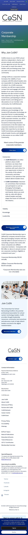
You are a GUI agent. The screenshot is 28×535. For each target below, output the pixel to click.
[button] (14, 157)
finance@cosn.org (6, 459)
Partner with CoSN (6, 4)
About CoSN (12, 1)
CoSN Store (14, 7)
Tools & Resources (6, 440)
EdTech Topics (5, 432)
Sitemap (4, 426)
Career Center (23, 4)
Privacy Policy (5, 421)
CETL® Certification (7, 442)
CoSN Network (15, 4)
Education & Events (7, 437)
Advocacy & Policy (20, 1)
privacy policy (21, 524)
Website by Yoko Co (14, 509)
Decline (14, 532)
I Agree (14, 528)
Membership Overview (8, 445)
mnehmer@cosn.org (17, 473)
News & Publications (7, 434)
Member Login (14, 9)
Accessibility (5, 423)
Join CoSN (6, 1)
